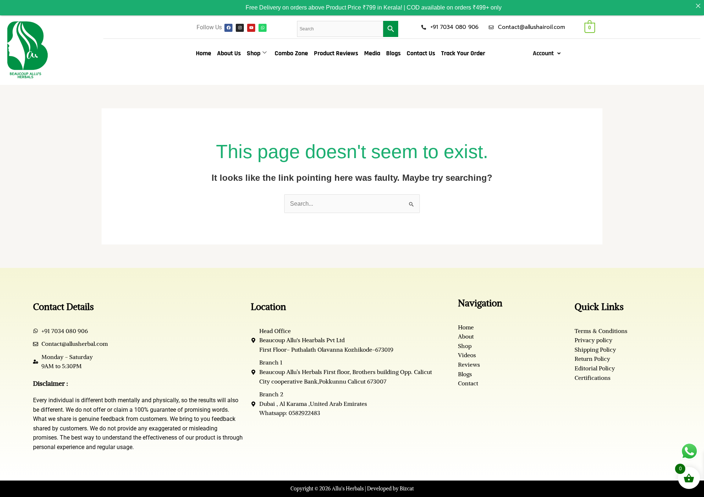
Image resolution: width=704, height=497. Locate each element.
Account (543, 53)
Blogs (393, 53)
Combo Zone (291, 53)
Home (203, 53)
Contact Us (421, 53)
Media (372, 53)
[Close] (698, 6)
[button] (546, 53)
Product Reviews (336, 53)
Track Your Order (463, 53)
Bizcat (407, 488)
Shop (253, 53)
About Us (229, 53)
